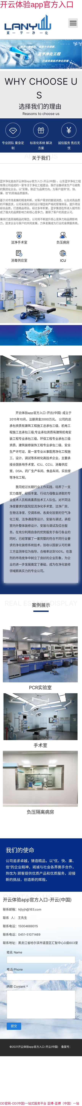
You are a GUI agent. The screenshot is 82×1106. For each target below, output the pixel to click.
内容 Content (17, 986)
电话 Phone (15, 969)
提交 (14, 1026)
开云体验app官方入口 (37, 4)
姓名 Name (14, 952)
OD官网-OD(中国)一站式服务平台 (23, 1103)
